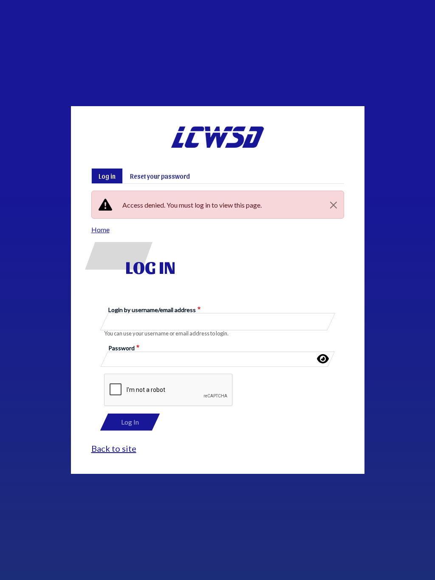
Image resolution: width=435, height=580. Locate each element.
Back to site (113, 448)
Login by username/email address (152, 309)
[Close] (333, 205)
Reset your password (160, 176)
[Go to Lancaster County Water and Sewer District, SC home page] (217, 131)
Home (100, 229)
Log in (107, 176)
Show (322, 359)
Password (121, 348)
